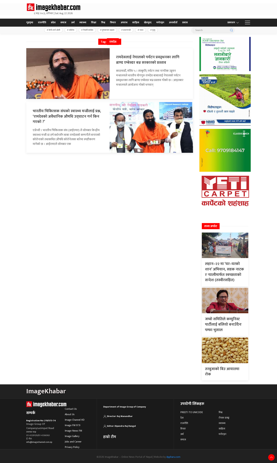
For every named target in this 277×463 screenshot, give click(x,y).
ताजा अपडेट (210, 226)
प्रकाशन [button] (231, 22)
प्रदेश (53, 22)
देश (182, 418)
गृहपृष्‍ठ (29, 22)
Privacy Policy (72, 447)
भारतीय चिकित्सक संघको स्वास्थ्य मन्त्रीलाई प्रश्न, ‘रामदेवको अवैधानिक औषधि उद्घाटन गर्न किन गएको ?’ (67, 116)
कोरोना (71, 30)
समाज (63, 22)
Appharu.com (173, 457)
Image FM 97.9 (72, 425)
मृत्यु (153, 30)
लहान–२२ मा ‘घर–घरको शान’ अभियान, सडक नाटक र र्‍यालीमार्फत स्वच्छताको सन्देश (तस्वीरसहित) (224, 272)
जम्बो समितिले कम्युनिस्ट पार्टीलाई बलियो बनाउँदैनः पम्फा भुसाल (223, 324)
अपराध (124, 22)
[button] (247, 23)
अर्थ (73, 22)
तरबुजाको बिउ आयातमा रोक (222, 372)
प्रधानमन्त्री (127, 30)
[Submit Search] (231, 30)
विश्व (103, 22)
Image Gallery (72, 436)
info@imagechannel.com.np (39, 442)
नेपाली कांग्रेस (88, 30)
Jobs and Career (73, 442)
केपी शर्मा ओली (54, 30)
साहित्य (135, 22)
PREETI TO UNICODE (191, 412)
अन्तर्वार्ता (173, 22)
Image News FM (73, 431)
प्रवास (185, 22)
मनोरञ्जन (160, 22)
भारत (141, 30)
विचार (113, 22)
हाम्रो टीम (109, 437)
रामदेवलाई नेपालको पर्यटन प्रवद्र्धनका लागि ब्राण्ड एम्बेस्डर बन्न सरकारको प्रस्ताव (147, 60)
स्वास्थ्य (82, 22)
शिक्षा (93, 22)
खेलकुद (147, 22)
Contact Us (71, 409)
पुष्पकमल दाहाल (108, 30)
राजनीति (42, 22)
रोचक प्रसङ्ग (224, 418)
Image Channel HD (74, 420)
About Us (70, 414)
